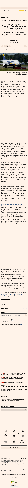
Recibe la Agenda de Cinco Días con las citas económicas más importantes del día (11, 301)
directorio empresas (22, 437)
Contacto (4, 474)
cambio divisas (14, 437)
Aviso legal (8, 474)
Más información (4, 321)
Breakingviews (18, 20)
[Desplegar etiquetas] (26, 315)
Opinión (4, 17)
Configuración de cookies (20, 474)
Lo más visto (4, 396)
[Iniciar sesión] (26, 10)
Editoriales (4, 20)
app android (22, 442)
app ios (14, 442)
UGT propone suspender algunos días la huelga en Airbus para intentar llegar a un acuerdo (13, 374)
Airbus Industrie (17, 315)
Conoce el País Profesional (14, 448)
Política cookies (13, 474)
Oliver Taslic (14, 40)
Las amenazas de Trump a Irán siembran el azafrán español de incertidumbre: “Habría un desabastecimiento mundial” (12, 379)
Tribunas (13, 20)
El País (25, 13)
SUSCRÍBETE (21, 10)
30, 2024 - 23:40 (14, 42)
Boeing (11, 315)
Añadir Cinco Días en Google (9, 49)
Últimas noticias (5, 370)
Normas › (25, 308)
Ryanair (7, 315)
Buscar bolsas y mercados (7, 406)
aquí (21, 324)
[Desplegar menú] (2, 10)
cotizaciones (5, 442)
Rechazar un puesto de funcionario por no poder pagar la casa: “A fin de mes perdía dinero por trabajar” (13, 384)
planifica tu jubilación (5, 437)
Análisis (8, 20)
